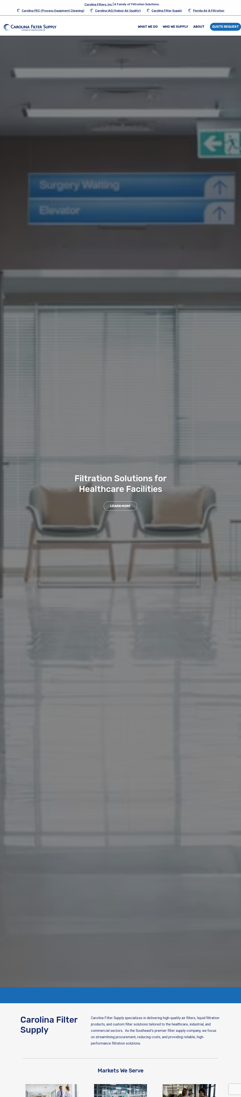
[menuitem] (148, 26)
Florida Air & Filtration (208, 10)
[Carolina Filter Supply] (30, 27)
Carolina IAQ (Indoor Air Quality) (118, 10)
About (198, 27)
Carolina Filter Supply (167, 10)
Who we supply (175, 27)
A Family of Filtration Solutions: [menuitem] (122, 4)
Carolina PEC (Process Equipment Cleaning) (53, 10)
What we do (148, 27)
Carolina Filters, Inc (98, 4)
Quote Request (225, 27)
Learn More (120, 506)
